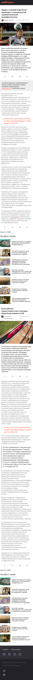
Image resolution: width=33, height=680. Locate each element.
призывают (15, 217)
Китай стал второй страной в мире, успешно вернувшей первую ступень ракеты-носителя (17, 121)
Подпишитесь (6, 88)
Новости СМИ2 (5, 232)
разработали (26, 346)
